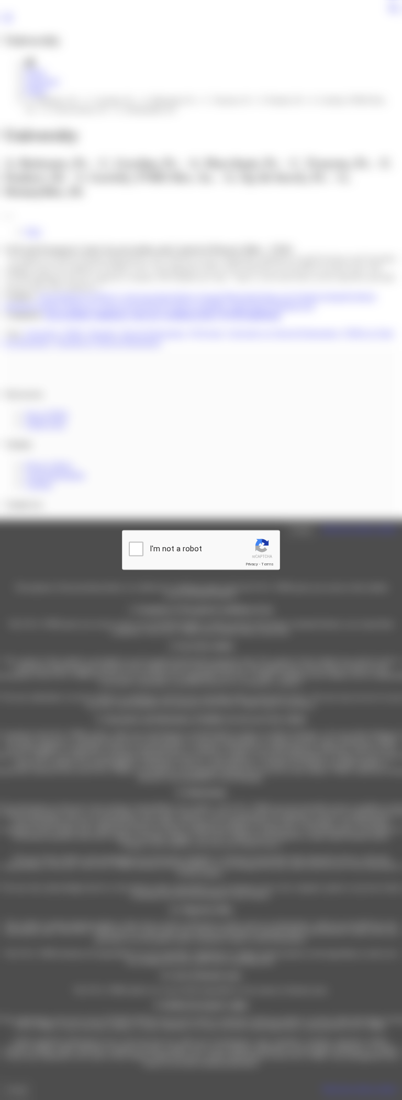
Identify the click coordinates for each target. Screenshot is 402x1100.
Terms (267, 564)
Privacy (251, 564)
